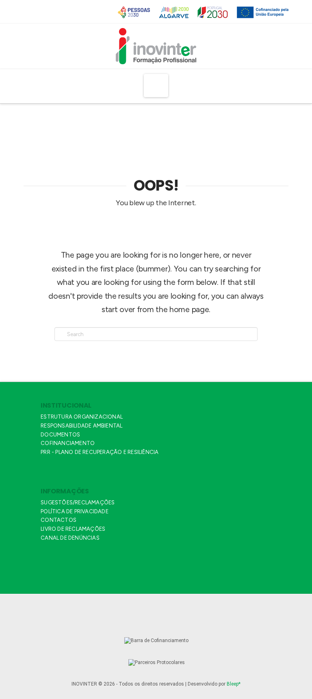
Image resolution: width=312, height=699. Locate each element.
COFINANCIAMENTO (68, 443)
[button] (156, 85)
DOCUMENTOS (60, 435)
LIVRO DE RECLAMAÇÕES (73, 529)
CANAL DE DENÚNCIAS (70, 538)
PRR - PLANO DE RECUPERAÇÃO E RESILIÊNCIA (99, 452)
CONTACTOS (58, 520)
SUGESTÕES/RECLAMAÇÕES (78, 502)
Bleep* (233, 684)
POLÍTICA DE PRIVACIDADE (74, 511)
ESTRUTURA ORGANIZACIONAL (82, 417)
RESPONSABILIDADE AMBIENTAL (81, 426)
